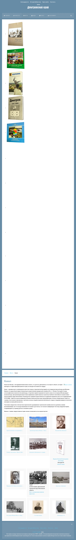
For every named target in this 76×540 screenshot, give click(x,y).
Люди (34, 15)
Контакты (52, 2)
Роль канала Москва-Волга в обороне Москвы (17, 515)
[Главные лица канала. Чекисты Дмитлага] (15, 443)
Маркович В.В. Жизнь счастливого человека (16, 486)
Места (26, 15)
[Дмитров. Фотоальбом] (15, 329)
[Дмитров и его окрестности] (15, 232)
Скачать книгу (60, 464)
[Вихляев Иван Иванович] (60, 422)
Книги (42, 15)
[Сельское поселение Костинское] (15, 207)
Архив (38, 4)
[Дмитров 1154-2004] (15, 107)
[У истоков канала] (38, 506)
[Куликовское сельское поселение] (15, 58)
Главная (7, 15)
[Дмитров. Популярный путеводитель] (15, 158)
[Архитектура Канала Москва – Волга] (38, 422)
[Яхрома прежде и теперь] (15, 280)
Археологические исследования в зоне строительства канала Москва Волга (23, 430)
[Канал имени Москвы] (68, 384)
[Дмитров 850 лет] (15, 305)
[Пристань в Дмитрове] (60, 477)
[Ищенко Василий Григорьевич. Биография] (60, 447)
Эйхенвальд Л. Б (61, 515)
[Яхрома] (15, 83)
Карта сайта (45, 2)
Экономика (52, 15)
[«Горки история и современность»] (15, 353)
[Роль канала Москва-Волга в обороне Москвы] (15, 506)
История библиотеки (35, 2)
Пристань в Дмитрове (61, 486)
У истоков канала (38, 515)
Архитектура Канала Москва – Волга (38, 430)
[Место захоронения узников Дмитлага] (38, 477)
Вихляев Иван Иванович (60, 430)
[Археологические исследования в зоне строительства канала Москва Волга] (15, 422)
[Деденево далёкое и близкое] (15, 33)
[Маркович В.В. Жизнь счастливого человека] (15, 477)
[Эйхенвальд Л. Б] (60, 506)
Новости (17, 15)
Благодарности (25, 2)
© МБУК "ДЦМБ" (37, 532)
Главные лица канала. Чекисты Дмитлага (16, 452)
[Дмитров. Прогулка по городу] (15, 183)
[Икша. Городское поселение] (15, 132)
